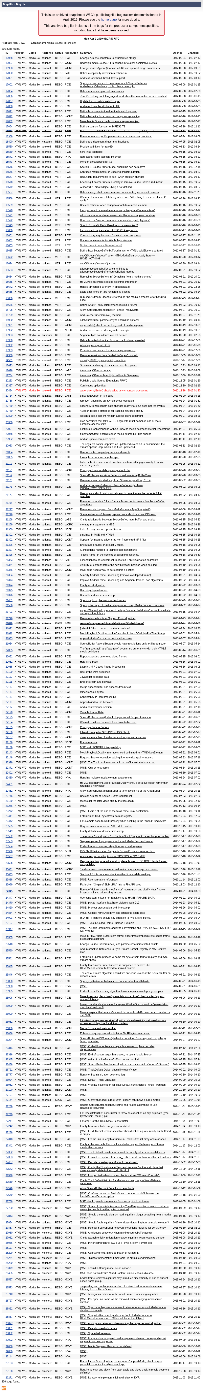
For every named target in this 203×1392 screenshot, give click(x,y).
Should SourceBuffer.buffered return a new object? (109, 225)
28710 (9, 1294)
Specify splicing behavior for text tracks (103, 600)
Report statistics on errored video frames (103, 656)
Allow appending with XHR (95, 345)
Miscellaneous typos (92, 691)
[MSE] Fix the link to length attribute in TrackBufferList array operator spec (123, 1139)
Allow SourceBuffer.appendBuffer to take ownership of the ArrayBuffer (120, 790)
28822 (9, 1308)
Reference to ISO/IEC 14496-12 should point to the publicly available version (124, 131)
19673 (9, 365)
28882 (9, 1333)
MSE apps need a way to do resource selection (107, 569)
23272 (9, 811)
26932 (9, 1084)
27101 (9, 1094)
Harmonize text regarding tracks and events (105, 452)
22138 (9, 742)
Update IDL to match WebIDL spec (100, 101)
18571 (9, 156)
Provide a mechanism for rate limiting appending (107, 350)
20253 (9, 380)
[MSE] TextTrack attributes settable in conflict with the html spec (117, 762)
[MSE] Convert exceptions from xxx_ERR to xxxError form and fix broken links (125, 1157)
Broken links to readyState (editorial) (101, 245)
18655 (9, 291)
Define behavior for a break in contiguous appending (110, 116)
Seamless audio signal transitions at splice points (108, 365)
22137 (9, 737)
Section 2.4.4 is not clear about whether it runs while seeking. (115, 874)
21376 (9, 595)
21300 (9, 529)
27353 (9, 1157)
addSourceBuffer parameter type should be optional (109, 319)
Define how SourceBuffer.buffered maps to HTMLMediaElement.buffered (121, 250)
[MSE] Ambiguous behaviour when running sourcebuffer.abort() (116, 1232)
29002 (9, 1339)
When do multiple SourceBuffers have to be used (108, 722)
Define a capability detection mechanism (103, 73)
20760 (9, 410)
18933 (9, 335)
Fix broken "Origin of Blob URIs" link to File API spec (110, 884)
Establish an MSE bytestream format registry (106, 815)
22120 (9, 712)
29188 (9, 1371)
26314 (9, 1047)
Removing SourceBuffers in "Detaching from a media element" (116, 276)
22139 (9, 747)
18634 (9, 276)
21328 (9, 554)
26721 (9, 1069)
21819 (9, 623)
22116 (9, 702)
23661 (9, 869)
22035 (9, 650)
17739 (9, 131)
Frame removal (88, 742)
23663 (9, 874)
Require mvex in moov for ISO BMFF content (106, 826)
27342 (9, 1145)
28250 (9, 1262)
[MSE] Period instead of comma (98, 1328)
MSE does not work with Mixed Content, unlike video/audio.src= (117, 1273)
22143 (9, 752)
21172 (9, 494)
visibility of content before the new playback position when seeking (118, 564)
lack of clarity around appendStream (101, 529)
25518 (9, 944)
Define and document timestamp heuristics (104, 141)
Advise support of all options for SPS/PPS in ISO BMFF (112, 856)
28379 (9, 1268)
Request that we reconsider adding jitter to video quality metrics (116, 757)
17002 (9, 84)
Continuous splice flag (92, 385)
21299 (9, 524)
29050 (9, 1351)
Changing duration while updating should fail (105, 470)
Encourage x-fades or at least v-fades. (102, 544)
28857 (9, 1316)
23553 (9, 841)
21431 (9, 600)
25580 (9, 950)
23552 (9, 836)
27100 (9, 1089)
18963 (9, 350)
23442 (9, 820)
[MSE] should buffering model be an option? (105, 1268)
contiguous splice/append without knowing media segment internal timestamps (125, 428)
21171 (9, 486)
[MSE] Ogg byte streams (94, 767)
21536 (9, 605)
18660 (9, 298)
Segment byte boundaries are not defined (103, 335)
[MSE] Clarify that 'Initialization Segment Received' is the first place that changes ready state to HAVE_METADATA (121, 1169)
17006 (9, 96)
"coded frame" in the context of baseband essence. (109, 554)
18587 (9, 192)
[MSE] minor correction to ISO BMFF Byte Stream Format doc (116, 1242)
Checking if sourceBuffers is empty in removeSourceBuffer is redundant (121, 182)
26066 (9, 1033)
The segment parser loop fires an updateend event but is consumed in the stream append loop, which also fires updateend (122, 445)
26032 (9, 1021)
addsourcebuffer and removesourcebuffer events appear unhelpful (117, 215)
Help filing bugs (89, 661)
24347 (9, 897)
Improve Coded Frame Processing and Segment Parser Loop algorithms (121, 580)
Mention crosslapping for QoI (96, 161)
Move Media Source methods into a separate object (109, 121)
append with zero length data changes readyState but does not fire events (122, 405)
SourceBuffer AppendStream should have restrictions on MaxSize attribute (123, 643)
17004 (9, 91)
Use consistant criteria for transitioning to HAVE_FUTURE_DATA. (117, 897)
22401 (9, 772)
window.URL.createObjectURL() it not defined (106, 186)
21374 (9, 585)
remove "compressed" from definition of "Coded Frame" (112, 623)
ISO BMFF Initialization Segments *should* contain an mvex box (117, 851)
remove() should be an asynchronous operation (107, 400)
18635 (9, 281)
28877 (9, 1323)
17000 (9, 73)
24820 (9, 907)
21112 (9, 463)
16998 (9, 68)
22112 (9, 686)
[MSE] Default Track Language (98, 1079)
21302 (9, 539)
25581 (9, 958)
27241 (9, 1120)
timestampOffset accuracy (95, 370)
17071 (9, 111)
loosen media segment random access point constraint (111, 415)
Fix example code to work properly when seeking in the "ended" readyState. (123, 820)
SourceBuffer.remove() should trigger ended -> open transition (115, 717)
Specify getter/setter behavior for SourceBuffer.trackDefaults (114, 981)
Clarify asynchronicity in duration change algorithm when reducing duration (122, 1237)
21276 (9, 514)
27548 (9, 1175)
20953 (9, 445)
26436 (9, 1064)
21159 (9, 475)
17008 (9, 106)
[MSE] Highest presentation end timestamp (105, 907)
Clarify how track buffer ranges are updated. (105, 1126)
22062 (9, 661)
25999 (9, 1005)
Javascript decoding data (94, 676)
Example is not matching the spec (99, 457)
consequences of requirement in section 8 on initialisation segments (119, 559)
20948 (9, 433)
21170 (9, 480)
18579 (9, 186)
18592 (9, 220)
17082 (9, 121)
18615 (9, 250)
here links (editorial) (91, 151)
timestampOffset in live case (96, 395)
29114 (9, 1356)
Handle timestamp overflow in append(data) (105, 286)
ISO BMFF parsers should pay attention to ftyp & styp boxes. (115, 917)
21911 (9, 633)
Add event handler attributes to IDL (100, 106)
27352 (9, 1152)
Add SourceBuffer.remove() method (100, 315)
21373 (9, 580)
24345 (9, 891)
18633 (9, 270)
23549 (9, 831)
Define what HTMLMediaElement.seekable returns (109, 304)
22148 (9, 757)
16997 (9, 62)
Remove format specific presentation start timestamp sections (116, 136)
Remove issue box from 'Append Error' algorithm (107, 618)
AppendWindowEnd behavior (96, 702)
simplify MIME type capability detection (102, 360)
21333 (9, 559)
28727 (9, 1300)
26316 (9, 1054)
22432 (9, 790)
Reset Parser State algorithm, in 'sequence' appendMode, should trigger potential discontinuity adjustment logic (121, 1363)
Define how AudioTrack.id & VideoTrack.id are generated (112, 340)
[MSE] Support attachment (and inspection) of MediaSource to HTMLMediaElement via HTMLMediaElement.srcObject (116, 1317)
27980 (9, 1232)
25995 (9, 991)
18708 (9, 309)
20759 (9, 405)
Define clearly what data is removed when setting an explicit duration (119, 192)
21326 (9, 544)
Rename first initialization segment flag (102, 1074)
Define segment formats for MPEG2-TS (102, 126)
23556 (9, 851)
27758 (9, 1201)
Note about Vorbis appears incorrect (100, 156)
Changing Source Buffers (94, 727)
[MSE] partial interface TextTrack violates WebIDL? (109, 902)
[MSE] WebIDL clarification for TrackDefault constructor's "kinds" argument (123, 1084)
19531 (9, 360)
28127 (9, 1247)
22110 (9, 676)
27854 (9, 1222)
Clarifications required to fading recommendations (108, 549)
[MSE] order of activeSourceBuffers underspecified (109, 1059)
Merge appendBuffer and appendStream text (105, 686)
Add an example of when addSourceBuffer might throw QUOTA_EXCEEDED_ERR (111, 487)
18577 (9, 176)
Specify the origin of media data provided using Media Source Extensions (122, 605)
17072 (9, 116)
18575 (9, 166)
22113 (9, 691)
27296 (9, 1132)
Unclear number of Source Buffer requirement (106, 795)
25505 (9, 937)
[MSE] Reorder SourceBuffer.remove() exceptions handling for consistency (123, 1227)
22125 (9, 717)
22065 (9, 666)
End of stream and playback (96, 681)
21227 (9, 509)
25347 (9, 929)
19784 (9, 375)
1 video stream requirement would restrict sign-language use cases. (119, 869)
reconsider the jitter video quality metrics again (107, 800)
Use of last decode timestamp (97, 595)
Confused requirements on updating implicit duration (110, 171)
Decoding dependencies (93, 590)
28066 (9, 1242)
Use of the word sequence (95, 671)
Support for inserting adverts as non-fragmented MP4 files (113, 539)
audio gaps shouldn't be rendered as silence (105, 291)
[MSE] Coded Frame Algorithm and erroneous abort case (112, 912)
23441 (9, 815)
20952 (9, 439)
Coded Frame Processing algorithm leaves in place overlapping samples (121, 991)
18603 (9, 245)
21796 (9, 618)
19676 (9, 370)
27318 (9, 1139)
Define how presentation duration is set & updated (108, 111)
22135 (9, 727)
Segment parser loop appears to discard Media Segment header (116, 841)
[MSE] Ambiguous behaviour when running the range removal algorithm (120, 1323)
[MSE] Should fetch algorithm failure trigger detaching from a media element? (124, 1222)
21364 (9, 575)
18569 (9, 151)
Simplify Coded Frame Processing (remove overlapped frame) (115, 575)
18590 (9, 210)
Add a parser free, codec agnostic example (104, 330)
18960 (9, 340)
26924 (9, 1079)
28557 (9, 1279)
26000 (9, 1013)
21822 (9, 628)
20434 (9, 390)
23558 (9, 862)
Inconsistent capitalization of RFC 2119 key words (109, 230)
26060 (9, 1028)
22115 (9, 696)
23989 (9, 884)
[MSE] (83, 772)
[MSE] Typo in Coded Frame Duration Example (107, 922)
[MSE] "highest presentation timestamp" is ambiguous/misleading (117, 1257)
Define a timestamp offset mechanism (102, 91)
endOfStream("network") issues (98, 263)
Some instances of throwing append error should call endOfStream (118, 514)
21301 (9, 534)
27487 (9, 1162)
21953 (9, 638)
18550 (9, 146)
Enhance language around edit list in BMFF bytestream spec (115, 1033)
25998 (9, 997)
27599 (9, 1188)
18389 (9, 136)
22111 (9, 681)
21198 (9, 502)
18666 (9, 304)
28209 (9, 1252)
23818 (9, 879)
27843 (9, 1215)
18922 (9, 330)
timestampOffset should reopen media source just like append (115, 433)
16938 (9, 57)
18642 (9, 286)
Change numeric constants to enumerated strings (108, 57)
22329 (9, 762)
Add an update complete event (97, 439)
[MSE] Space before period (95, 1333)
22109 (9, 671)
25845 (9, 966)
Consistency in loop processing (98, 696)
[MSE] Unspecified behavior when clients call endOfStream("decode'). (120, 1175)
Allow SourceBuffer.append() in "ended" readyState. (109, 309)
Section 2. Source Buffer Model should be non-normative (112, 166)
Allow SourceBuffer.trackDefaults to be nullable (107, 1188)
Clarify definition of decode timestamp (102, 831)
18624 (9, 263)
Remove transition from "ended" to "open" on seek (109, 355)
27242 (9, 1126)
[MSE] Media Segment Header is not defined (105, 1346)
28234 (9, 1257)
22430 (9, 777)
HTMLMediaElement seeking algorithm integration (108, 281)
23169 (9, 800)
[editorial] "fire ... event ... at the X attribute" (105, 628)
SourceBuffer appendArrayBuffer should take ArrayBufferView (115, 475)
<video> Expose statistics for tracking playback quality (111, 410)
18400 (9, 141)
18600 (9, 230)
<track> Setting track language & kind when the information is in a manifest (123, 96)
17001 (9, 78)
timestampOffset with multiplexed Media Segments (109, 375)
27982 (9, 1237)
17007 (9, 101)
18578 (9, 182)
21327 (9, 549)
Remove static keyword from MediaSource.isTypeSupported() (115, 509)
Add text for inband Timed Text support (102, 78)
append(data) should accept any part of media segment (111, 325)
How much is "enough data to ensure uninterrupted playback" (115, 220)
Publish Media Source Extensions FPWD (103, 380)
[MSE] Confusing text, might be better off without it (109, 1252)
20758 (9, 400)
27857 (9, 1227)
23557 (9, 856)
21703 (9, 611)
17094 (9, 126)
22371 (9, 767)
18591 (9, 215)
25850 (9, 981)
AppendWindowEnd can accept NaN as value (106, 638)
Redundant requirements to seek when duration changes (112, 176)
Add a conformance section (96, 707)
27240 (9, 1114)
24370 (9, 902)
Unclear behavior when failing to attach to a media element (113, 205)
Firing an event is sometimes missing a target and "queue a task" (117, 210)
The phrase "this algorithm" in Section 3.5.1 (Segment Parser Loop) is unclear (124, 836)
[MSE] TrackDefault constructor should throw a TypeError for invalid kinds (122, 1152)
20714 (9, 395)
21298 (9, 519)
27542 (9, 1168)
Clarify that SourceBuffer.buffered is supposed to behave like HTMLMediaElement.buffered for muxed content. (115, 967)
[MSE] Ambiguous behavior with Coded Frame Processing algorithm (119, 1294)
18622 (9, 257)
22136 (9, 732)
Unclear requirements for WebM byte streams (106, 240)
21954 (9, 643)
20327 (9, 385)
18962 (9, 345)
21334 (9, 564)
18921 (9, 325)
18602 (9, 240)
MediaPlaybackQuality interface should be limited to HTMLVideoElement (121, 752)
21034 (9, 452)
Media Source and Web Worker (98, 1028)
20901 (9, 428)
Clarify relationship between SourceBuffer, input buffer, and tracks (117, 519)
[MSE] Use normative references (99, 879)
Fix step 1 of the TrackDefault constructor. (104, 1120)
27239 (9, 1106)
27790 (9, 1208)
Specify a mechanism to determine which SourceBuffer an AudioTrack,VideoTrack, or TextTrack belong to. (113, 85)
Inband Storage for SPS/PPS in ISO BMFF (105, 732)
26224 (9, 1039)
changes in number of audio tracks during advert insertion (113, 737)
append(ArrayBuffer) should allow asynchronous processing (114, 390)
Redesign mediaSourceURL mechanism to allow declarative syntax (118, 62)
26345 (9, 1059)
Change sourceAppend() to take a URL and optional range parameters (120, 68)
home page (109, 19)
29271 (9, 1377)
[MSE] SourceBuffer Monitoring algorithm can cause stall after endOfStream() (124, 1064)
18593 (9, 225)
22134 (9, 722)
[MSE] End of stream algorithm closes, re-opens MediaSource (115, 1054)
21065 (9, 457)
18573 (9, 161)
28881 (9, 1328)
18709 (9, 315)
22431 (9, 784)
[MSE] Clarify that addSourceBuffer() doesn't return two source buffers (120, 1099)
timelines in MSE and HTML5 (97, 534)
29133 (9, 1363)
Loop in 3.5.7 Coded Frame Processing (102, 666)
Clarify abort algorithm (92, 585)
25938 (9, 986)
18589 (9, 205)
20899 (9, 415)
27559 (9, 1181)
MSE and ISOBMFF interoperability (100, 747)
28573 (9, 1287)
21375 (9, 590)
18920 (9, 319)
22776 (9, 795)
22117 (9, 707)
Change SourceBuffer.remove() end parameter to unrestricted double (119, 944)
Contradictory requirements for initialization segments (110, 235)
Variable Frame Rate (91, 712)
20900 (9, 422)
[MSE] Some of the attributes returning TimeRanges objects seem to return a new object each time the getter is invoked (124, 1208)
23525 (9, 826)
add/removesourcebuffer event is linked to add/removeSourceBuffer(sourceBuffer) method (107, 270)
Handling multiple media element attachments (106, 777)
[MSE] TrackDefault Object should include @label (108, 1069)
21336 (9, 569)
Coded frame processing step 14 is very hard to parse (111, 846)
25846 (9, 974)
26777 (9, 1074)
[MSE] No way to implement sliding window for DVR (110, 1377)
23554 (9, 846)
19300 (9, 355)
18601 (9, 235)
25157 (9, 922)
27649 (9, 1194)
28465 (9, 1273)
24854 (9, 912)
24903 (9, 917)
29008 (9, 1346)
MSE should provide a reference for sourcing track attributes (114, 1201)
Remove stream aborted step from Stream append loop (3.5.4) (115, 480)
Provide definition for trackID (96, 146)
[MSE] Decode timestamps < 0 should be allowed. (109, 1162)
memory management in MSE (97, 524)
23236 (9, 805)
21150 (9, 470)
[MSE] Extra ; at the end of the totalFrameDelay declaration (114, 811)
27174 (9, 1099)
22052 (9, 656)
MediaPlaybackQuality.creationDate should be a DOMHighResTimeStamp (122, 633)
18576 (9, 171)
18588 (9, 198)
